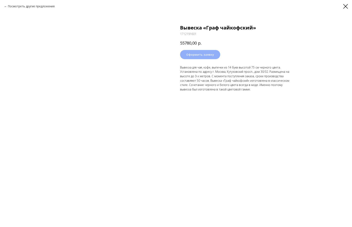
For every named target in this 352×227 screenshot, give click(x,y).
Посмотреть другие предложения (31, 6)
